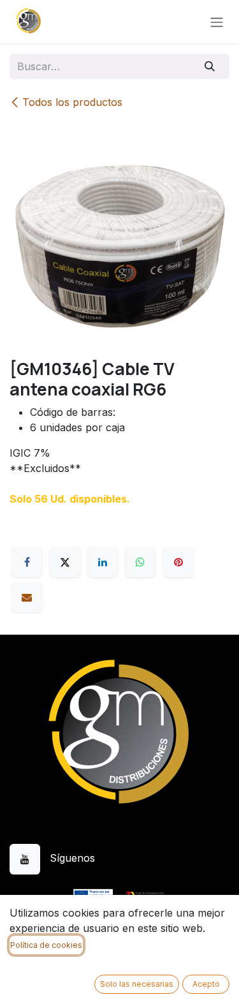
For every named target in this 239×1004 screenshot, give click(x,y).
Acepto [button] (206, 984)
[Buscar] (210, 66)
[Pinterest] (178, 562)
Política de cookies (46, 945)
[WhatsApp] (140, 562)
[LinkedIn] (102, 562)
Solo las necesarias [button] (136, 984)
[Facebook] (26, 562)
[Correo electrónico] (26, 597)
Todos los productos (72, 102)
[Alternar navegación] (216, 21)
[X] (65, 562)
